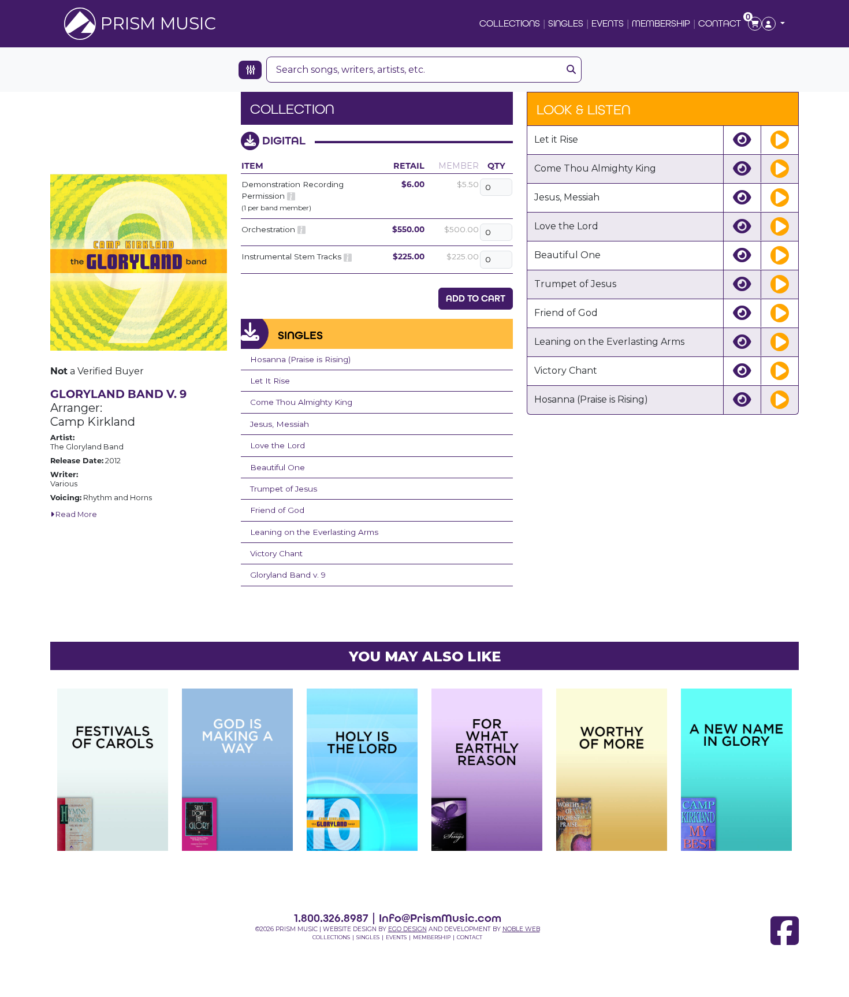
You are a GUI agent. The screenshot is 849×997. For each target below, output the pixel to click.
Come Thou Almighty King (301, 402)
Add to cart (475, 298)
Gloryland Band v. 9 (288, 574)
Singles (565, 23)
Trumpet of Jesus (283, 488)
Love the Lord (277, 445)
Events (607, 23)
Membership (661, 23)
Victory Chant (276, 553)
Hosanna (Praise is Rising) (300, 359)
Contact (719, 23)
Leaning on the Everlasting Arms (314, 532)
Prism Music (158, 23)
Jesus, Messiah (279, 424)
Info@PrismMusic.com (440, 918)
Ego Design (407, 929)
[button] (773, 24)
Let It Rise (270, 380)
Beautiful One (277, 467)
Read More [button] (75, 514)
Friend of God (277, 510)
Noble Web (521, 929)
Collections (509, 23)
